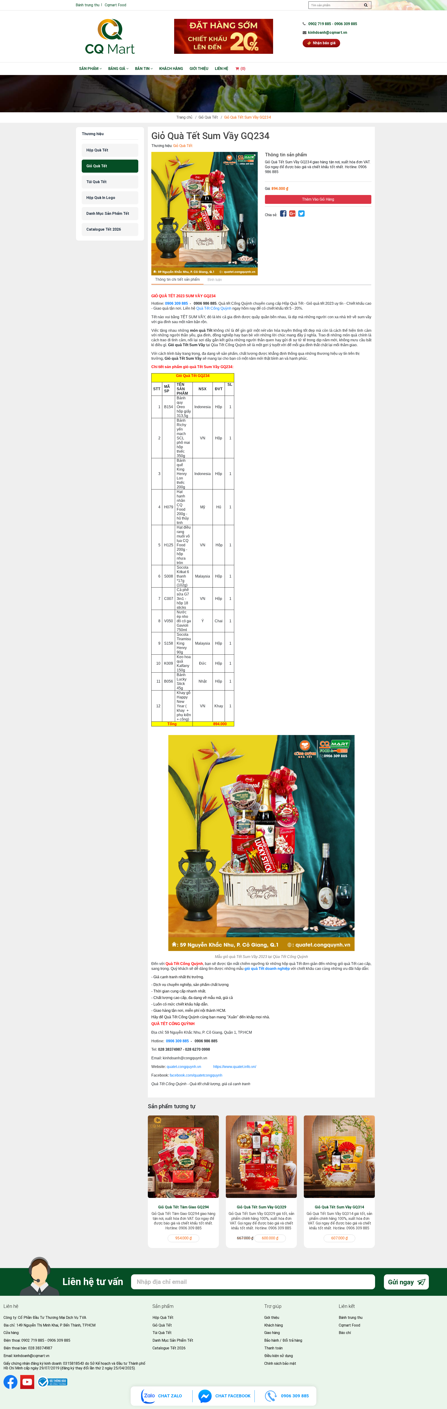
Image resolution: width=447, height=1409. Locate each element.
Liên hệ (221, 68)
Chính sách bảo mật (280, 1363)
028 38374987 (40, 1348)
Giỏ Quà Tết (208, 117)
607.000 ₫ (339, 1238)
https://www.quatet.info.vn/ (234, 1067)
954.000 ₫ (183, 1238)
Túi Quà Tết (96, 182)
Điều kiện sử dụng (278, 1356)
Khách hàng (171, 68)
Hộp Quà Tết (97, 150)
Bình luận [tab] (214, 279)
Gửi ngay (401, 1282)
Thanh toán (273, 1348)
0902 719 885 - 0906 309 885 (332, 24)
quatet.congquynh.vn (184, 1067)
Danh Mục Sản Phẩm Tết (107, 213)
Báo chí (345, 1332)
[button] (253, 156)
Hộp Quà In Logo (100, 197)
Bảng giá (117, 68)
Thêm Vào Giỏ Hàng (318, 199)
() (242, 68)
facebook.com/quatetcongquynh (196, 1075)
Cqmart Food (115, 5)
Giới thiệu (199, 68)
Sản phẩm (89, 68)
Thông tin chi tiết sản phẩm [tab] (177, 279)
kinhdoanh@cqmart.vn (327, 32)
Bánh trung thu (87, 5)
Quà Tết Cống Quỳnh (213, 308)
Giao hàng (272, 1332)
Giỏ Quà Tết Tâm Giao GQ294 (183, 1207)
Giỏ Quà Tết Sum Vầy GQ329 (261, 1207)
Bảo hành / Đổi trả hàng (283, 1340)
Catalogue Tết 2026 (103, 229)
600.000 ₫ (270, 1238)
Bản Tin (142, 68)
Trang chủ (184, 117)
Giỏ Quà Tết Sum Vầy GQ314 (339, 1207)
